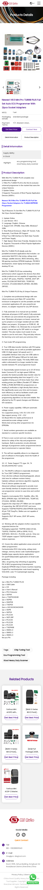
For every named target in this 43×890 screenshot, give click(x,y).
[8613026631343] (18, 834)
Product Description (31, 137)
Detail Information (11, 137)
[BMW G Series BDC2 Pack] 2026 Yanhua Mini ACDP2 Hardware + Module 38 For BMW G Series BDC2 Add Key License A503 (11, 750)
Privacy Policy (17, 874)
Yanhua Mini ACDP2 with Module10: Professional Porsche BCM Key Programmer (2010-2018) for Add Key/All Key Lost (11, 711)
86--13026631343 (14, 848)
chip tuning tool (22, 649)
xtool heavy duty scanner (16, 660)
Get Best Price (11, 129)
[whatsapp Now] (32, 884)
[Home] (21, 822)
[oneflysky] (24, 834)
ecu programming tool (14, 655)
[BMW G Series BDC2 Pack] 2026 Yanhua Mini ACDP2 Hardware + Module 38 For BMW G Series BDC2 (32, 711)
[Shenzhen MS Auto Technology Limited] (10, 3)
